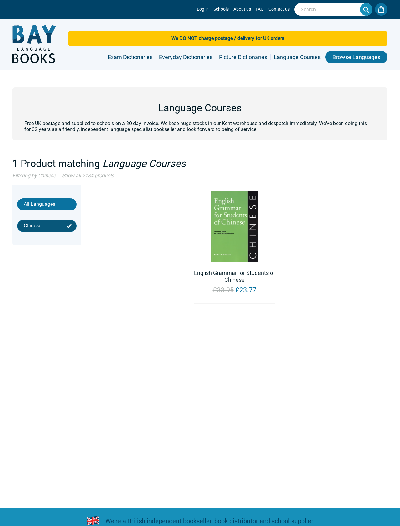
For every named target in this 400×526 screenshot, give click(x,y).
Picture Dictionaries (243, 57)
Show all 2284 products (88, 176)
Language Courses (297, 57)
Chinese (32, 226)
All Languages (39, 204)
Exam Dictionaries (130, 57)
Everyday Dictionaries (185, 57)
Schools (221, 9)
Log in (203, 9)
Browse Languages (356, 57)
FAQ (260, 9)
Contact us (279, 9)
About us (242, 9)
